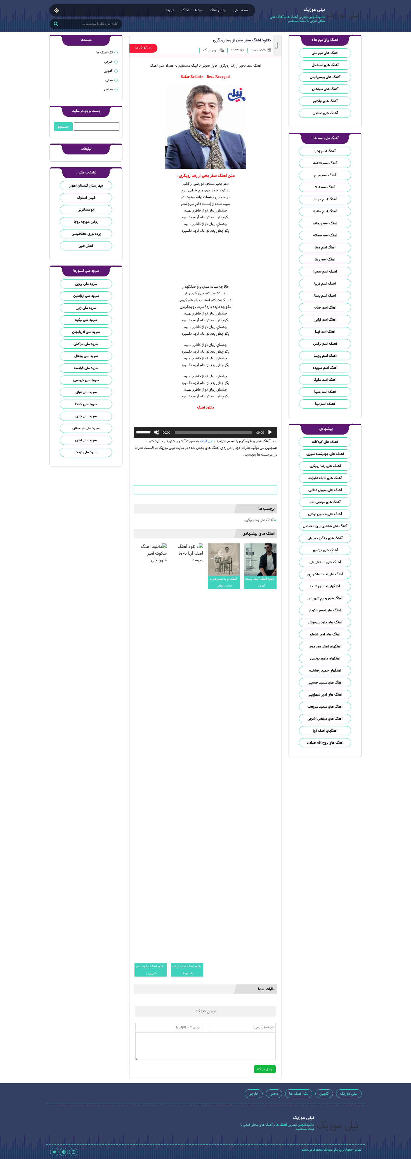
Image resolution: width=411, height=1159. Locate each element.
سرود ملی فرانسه (86, 368)
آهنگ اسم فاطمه (325, 163)
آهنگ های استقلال (325, 65)
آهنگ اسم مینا (325, 247)
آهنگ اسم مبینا (325, 392)
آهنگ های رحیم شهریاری (325, 598)
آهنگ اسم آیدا (325, 332)
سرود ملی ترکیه (86, 320)
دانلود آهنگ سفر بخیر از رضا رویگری (242, 40)
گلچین (108, 71)
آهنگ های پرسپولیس (325, 77)
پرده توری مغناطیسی (86, 234)
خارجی (108, 61)
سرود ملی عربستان (86, 428)
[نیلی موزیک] (343, 16)
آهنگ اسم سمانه (325, 235)
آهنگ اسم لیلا (325, 187)
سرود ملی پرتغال (86, 356)
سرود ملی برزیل (86, 284)
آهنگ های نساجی (325, 113)
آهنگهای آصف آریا (325, 731)
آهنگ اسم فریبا (325, 284)
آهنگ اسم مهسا (325, 199)
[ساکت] (156, 432)
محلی (109, 80)
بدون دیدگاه (210, 50)
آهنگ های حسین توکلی (325, 514)
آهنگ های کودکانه (325, 442)
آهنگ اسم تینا (325, 404)
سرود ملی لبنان (86, 440)
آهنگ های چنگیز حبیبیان (325, 538)
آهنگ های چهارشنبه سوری (325, 454)
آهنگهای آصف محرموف (325, 646)
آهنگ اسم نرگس (325, 344)
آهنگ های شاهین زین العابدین (325, 526)
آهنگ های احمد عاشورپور (325, 574)
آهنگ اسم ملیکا (325, 380)
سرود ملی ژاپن (86, 308)
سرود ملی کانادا (86, 404)
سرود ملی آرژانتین (86, 296)
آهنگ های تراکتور (325, 101)
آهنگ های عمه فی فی (325, 562)
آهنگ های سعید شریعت (325, 707)
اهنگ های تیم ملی (325, 53)
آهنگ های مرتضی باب (325, 502)
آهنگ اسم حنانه (325, 308)
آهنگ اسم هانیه (325, 211)
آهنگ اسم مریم (325, 175)
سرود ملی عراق (86, 392)
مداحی (108, 89)
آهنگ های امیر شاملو (325, 634)
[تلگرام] (64, 1152)
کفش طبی (86, 246)
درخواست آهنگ (191, 10)
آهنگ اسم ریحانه (325, 223)
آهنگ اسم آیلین (325, 320)
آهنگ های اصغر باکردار (325, 610)
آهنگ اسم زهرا (325, 151)
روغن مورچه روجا (86, 222)
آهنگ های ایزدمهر (325, 550)
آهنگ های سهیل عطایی (325, 490)
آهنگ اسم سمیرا (325, 271)
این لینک (206, 441)
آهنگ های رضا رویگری (325, 466)
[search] (55, 24)
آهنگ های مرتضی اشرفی (325, 719)
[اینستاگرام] (73, 1152)
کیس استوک (86, 198)
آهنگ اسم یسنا (325, 296)
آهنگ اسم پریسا (325, 356)
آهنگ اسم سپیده (325, 368)
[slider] (144, 432)
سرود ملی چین (86, 416)
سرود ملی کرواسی (86, 380)
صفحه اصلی (241, 10)
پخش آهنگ (218, 10)
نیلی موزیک (349, 1093)
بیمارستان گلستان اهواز (86, 186)
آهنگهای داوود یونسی (325, 658)
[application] (205, 432)
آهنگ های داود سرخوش (325, 622)
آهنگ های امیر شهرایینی (325, 695)
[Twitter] (54, 1152)
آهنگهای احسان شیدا (325, 586)
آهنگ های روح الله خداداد (325, 743)
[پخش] (270, 432)
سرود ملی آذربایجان (86, 332)
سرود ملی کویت (86, 452)
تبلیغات (169, 10)
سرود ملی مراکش (86, 344)
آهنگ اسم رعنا (325, 259)
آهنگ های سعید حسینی (325, 683)
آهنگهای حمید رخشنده (325, 671)
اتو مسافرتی (86, 210)
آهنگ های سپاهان (325, 89)
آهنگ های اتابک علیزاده (325, 478)
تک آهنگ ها (143, 48)
